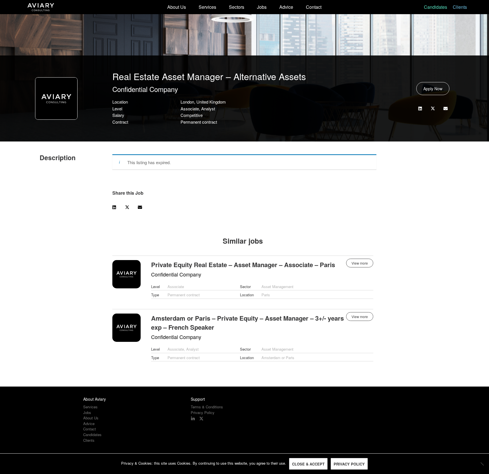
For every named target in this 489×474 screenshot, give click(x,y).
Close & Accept (308, 464)
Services (207, 7)
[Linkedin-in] (193, 419)
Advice (286, 7)
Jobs (262, 7)
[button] (420, 108)
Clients (460, 7)
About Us (176, 7)
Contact (313, 7)
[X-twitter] (201, 419)
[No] (482, 464)
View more (359, 263)
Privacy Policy (203, 412)
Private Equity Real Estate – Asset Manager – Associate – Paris (243, 264)
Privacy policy (349, 464)
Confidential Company (145, 89)
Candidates (435, 7)
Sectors (236, 7)
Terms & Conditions (207, 406)
